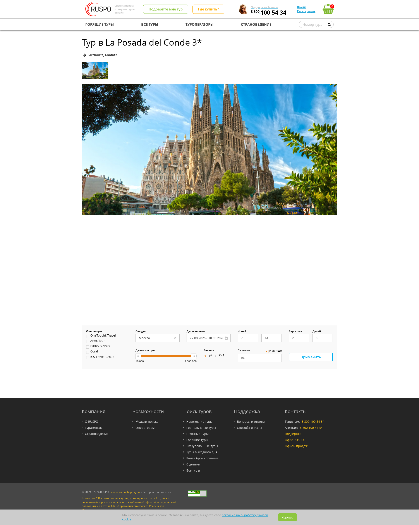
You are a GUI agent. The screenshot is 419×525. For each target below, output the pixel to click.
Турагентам (93, 428)
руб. (210, 355)
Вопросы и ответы (251, 421)
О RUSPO (91, 421)
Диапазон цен (145, 350)
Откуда (141, 331)
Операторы (94, 331)
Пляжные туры (197, 434)
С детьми (193, 464)
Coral (94, 351)
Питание (244, 350)
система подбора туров (126, 492)
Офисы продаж (296, 446)
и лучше (275, 350)
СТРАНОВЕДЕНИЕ (256, 24)
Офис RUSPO (294, 440)
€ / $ (221, 355)
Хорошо (287, 517)
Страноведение (96, 434)
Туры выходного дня (201, 452)
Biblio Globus (100, 346)
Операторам (145, 428)
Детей (317, 331)
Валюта (209, 350)
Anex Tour (97, 341)
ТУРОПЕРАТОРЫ (199, 24)
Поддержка (293, 434)
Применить (311, 357)
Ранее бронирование (202, 458)
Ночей (242, 331)
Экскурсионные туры (202, 446)
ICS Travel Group (102, 357)
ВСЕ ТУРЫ (149, 24)
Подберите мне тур (166, 9)
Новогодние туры (199, 421)
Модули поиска (147, 421)
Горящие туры (197, 440)
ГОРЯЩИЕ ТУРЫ (99, 24)
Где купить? (208, 9)
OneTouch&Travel (103, 335)
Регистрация (306, 11)
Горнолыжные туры (201, 428)
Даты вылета (196, 331)
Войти (301, 7)
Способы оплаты (249, 428)
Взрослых (295, 331)
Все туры (193, 470)
